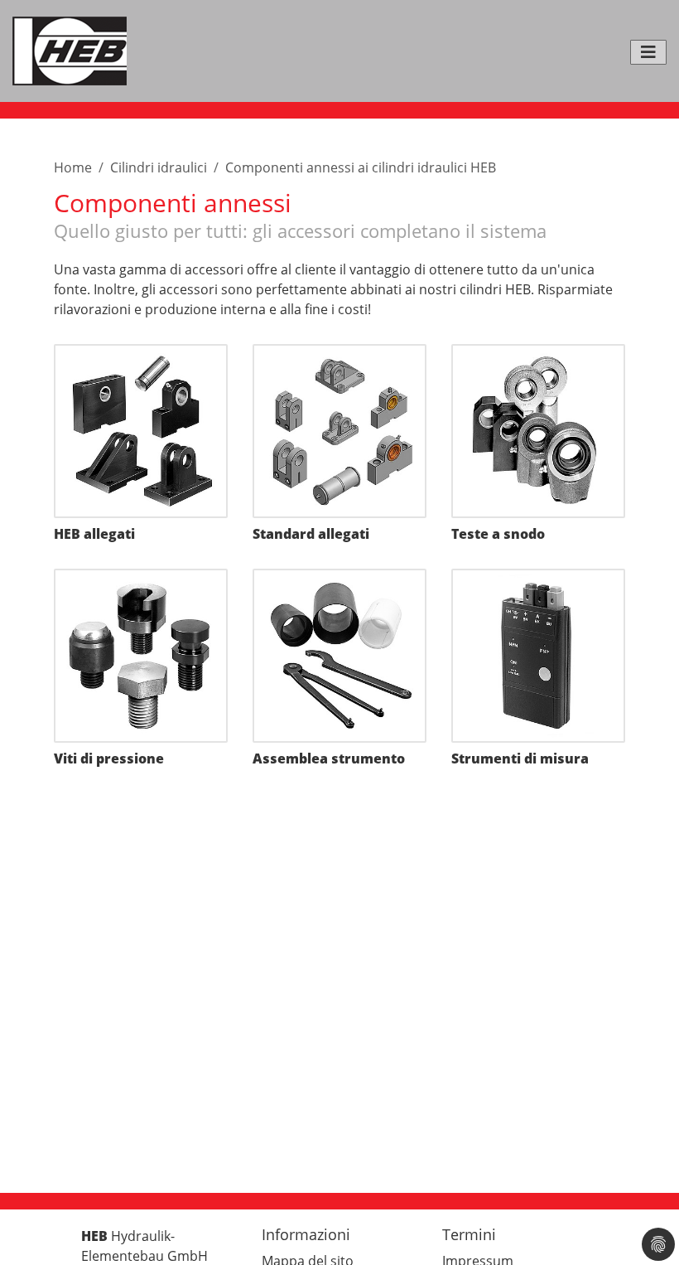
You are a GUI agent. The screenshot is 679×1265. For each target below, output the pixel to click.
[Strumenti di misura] (538, 656)
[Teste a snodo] (538, 431)
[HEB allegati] (141, 431)
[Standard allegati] (339, 431)
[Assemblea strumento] (339, 656)
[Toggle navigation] (648, 52)
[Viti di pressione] (141, 656)
